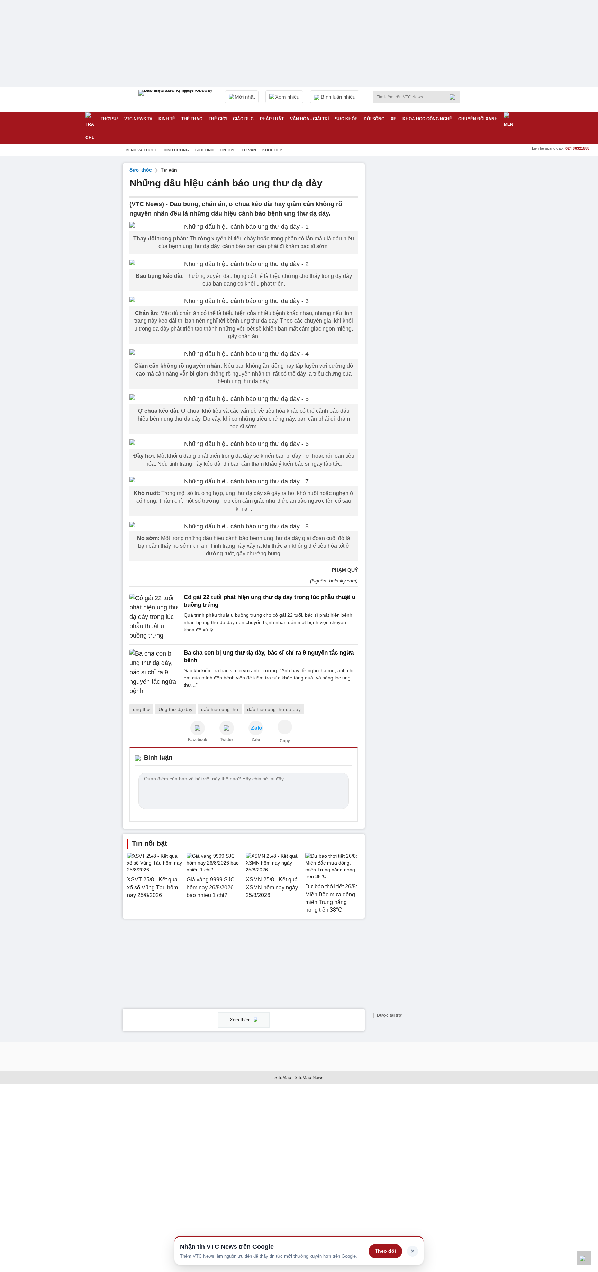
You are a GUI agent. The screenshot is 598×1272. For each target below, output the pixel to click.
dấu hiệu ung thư (219, 709)
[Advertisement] (423, 267)
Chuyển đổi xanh (478, 118)
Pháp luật (272, 118)
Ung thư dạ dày (175, 709)
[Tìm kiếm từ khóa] (454, 97)
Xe (393, 118)
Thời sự (109, 118)
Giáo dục (243, 118)
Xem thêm (241, 1020)
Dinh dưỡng (176, 150)
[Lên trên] (584, 1258)
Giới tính (204, 150)
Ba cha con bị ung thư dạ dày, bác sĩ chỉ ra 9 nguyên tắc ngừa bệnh (269, 656)
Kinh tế (166, 118)
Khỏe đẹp (272, 150)
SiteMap (282, 1077)
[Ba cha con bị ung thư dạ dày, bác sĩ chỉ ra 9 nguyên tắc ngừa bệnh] (154, 672)
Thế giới (218, 118)
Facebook (197, 739)
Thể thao (191, 118)
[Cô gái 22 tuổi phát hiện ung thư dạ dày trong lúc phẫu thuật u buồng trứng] (154, 617)
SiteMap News (309, 1077)
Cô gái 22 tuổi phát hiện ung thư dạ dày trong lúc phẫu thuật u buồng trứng (269, 601)
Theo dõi (385, 1251)
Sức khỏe (346, 118)
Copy (285, 740)
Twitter (226, 739)
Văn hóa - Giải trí (309, 118)
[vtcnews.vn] (197, 728)
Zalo (256, 739)
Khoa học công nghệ (427, 118)
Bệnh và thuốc (141, 150)
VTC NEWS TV (138, 118)
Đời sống (374, 118)
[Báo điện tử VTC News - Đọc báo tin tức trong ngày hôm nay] (176, 99)
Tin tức (227, 150)
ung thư (141, 709)
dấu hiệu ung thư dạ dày (274, 709)
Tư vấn (249, 150)
